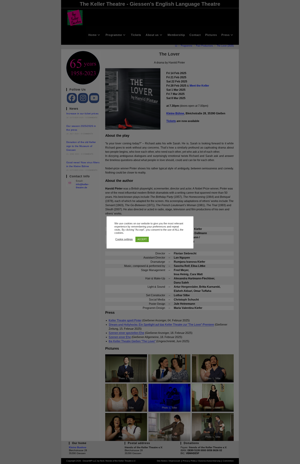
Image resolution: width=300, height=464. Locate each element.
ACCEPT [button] (142, 239)
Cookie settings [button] (124, 239)
